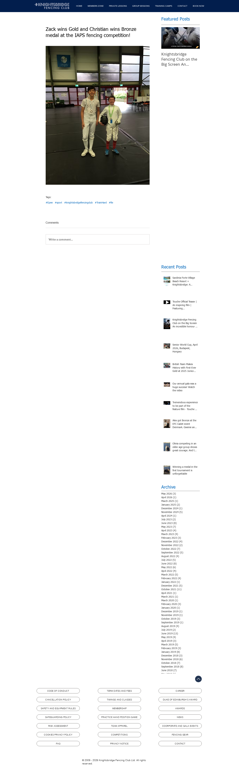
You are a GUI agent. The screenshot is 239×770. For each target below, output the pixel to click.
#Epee (49, 203)
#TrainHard (101, 203)
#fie (111, 203)
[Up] (198, 679)
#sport (58, 203)
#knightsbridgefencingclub (78, 203)
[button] (95, 6)
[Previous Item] (166, 38)
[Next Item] (194, 38)
